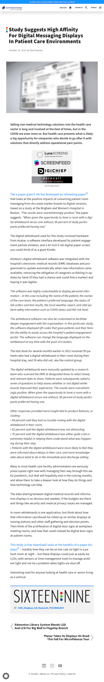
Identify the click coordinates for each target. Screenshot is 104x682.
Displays (28, 608)
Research (43, 608)
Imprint (71, 674)
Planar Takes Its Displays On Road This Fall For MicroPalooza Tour (66, 637)
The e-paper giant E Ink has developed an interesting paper (48, 194)
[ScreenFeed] (52, 162)
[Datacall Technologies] (52, 179)
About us (44, 674)
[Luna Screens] (52, 154)
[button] (82, 7)
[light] (66, 7)
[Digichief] (52, 171)
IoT (35, 608)
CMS (20, 608)
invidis (34, 674)
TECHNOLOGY (56, 608)
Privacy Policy (58, 674)
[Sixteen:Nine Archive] (52, 601)
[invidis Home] (11, 7)
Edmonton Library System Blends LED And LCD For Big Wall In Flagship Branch (41, 626)
